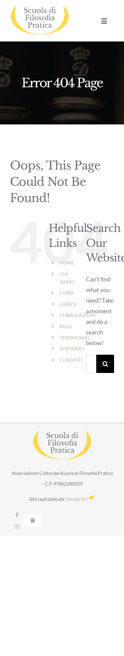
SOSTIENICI (72, 348)
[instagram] (17, 526)
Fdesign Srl (76, 499)
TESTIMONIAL (75, 337)
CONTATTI (71, 360)
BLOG (66, 326)
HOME (67, 262)
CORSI (66, 293)
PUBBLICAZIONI (77, 315)
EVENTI (68, 304)
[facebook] (17, 515)
